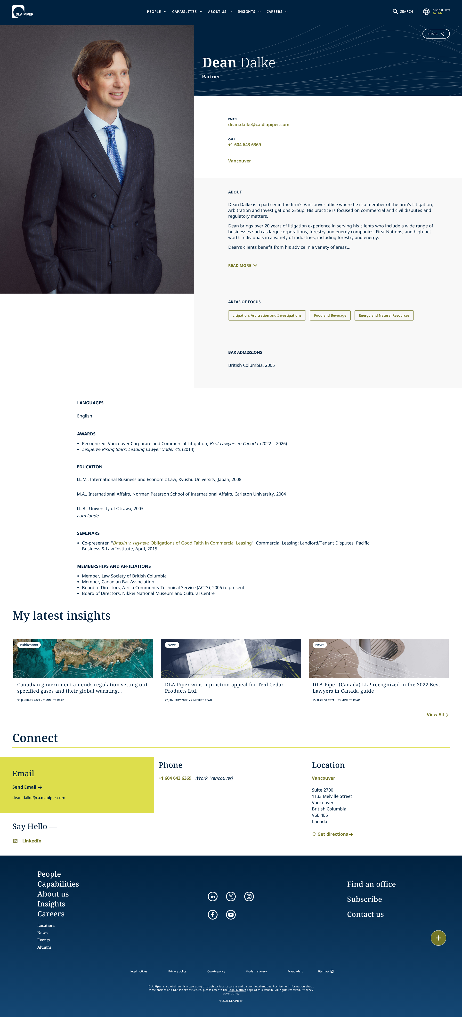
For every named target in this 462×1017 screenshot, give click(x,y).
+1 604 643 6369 (244, 144)
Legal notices (138, 971)
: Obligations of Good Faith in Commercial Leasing (182, 543)
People (154, 11)
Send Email (24, 787)
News (42, 932)
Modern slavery (256, 971)
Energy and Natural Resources (384, 315)
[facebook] (213, 915)
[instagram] (249, 896)
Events (43, 940)
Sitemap (323, 971)
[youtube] (231, 915)
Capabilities (184, 11)
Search (406, 11)
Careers (275, 11)
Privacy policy (177, 971)
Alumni (44, 947)
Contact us (365, 914)
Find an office (371, 884)
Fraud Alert (295, 971)
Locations (46, 925)
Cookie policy (216, 971)
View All (435, 714)
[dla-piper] (24, 12)
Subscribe (364, 899)
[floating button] (438, 938)
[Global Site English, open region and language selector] (426, 11)
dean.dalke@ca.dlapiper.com (258, 124)
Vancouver (239, 161)
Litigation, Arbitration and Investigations (267, 315)
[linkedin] (213, 896)
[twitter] (231, 896)
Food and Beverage (330, 315)
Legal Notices (237, 990)
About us (217, 11)
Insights (246, 11)
